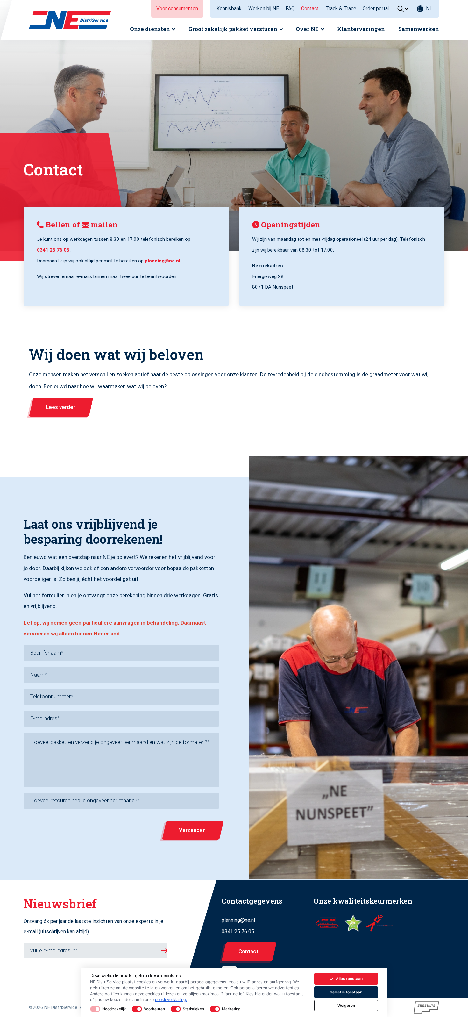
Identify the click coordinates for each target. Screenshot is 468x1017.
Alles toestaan (349, 978)
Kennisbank (229, 8)
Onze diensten (150, 28)
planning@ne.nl (162, 261)
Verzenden (192, 830)
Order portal (376, 8)
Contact (310, 8)
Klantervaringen (361, 28)
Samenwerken (418, 28)
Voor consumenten (177, 8)
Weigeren (346, 1005)
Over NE (307, 28)
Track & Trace (340, 8)
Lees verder (60, 407)
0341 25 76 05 (53, 250)
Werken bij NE (263, 8)
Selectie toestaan (346, 992)
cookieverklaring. (171, 999)
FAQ (290, 8)
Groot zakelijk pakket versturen (232, 28)
